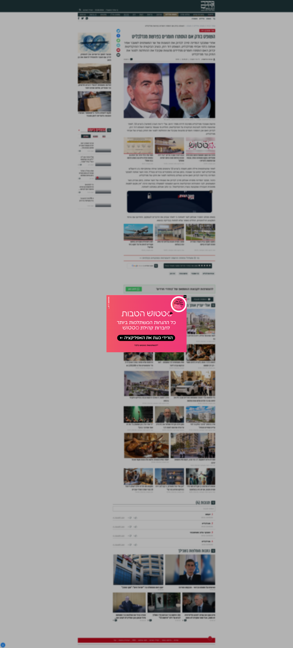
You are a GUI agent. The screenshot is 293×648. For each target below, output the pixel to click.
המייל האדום (88, 10)
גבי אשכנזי (195, 297)
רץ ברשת (93, 14)
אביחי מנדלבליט (208, 297)
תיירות (126, 14)
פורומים (83, 14)
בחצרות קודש (198, 14)
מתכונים (103, 14)
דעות (141, 14)
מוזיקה (159, 14)
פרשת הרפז (183, 297)
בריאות (149, 14)
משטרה (194, 18)
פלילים (201, 18)
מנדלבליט (206, 572)
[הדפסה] (118, 69)
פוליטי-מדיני (185, 14)
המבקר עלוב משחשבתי (200, 563)
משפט (208, 18)
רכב (134, 14)
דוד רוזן (172, 297)
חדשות (210, 14)
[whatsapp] (118, 64)
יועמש (208, 545)
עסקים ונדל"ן (115, 14)
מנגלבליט (206, 554)
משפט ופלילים (170, 14)
